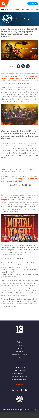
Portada (4, 9)
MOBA (23, 19)
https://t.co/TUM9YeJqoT (28, 179)
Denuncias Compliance (19, 380)
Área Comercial (19, 370)
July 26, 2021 (26, 185)
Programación (19, 348)
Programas (14, 9)
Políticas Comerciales (19, 373)
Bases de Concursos (19, 354)
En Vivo (31, 4)
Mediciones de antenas (19, 377)
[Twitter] (17, 390)
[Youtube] (26, 390)
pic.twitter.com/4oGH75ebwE (11, 181)
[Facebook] (21, 390)
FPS (17, 19)
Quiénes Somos (19, 367)
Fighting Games (32, 19)
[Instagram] (13, 390)
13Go (19, 357)
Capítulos (25, 9)
